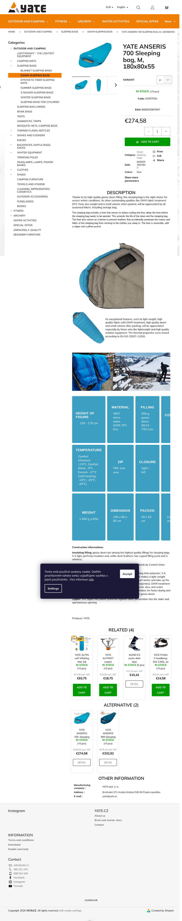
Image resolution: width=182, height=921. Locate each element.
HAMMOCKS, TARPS (29, 121)
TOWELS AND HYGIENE (31, 184)
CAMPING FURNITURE (30, 179)
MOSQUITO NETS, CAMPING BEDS (37, 125)
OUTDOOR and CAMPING (30, 48)
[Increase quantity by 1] (166, 131)
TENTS (21, 116)
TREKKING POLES (27, 157)
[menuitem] (28, 21)
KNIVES (21, 140)
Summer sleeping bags (36, 87)
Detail (134, 684)
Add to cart (150, 141)
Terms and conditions (21, 840)
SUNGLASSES (25, 201)
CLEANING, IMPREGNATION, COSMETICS (33, 190)
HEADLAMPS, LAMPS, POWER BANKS (35, 164)
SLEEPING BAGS (26, 65)
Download (14, 844)
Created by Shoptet (162, 910)
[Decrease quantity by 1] (148, 131)
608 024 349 (21, 873)
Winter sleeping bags (36, 97)
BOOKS (21, 206)
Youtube (18, 885)
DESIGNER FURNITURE (27, 234)
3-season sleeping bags (37, 92)
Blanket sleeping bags (36, 70)
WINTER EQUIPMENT (29, 152)
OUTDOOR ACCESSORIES (32, 196)
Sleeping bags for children (40, 102)
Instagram (19, 881)
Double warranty (18, 849)
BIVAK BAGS (24, 111)
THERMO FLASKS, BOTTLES (33, 130)
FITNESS (18, 210)
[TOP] (81, 643)
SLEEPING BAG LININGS (31, 106)
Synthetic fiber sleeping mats (38, 81)
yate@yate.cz (21, 865)
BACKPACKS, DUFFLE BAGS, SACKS (34, 146)
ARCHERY (20, 215)
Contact (99, 825)
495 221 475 (21, 869)
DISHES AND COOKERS (31, 135)
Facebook (19, 877)
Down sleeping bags (35, 75)
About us (100, 815)
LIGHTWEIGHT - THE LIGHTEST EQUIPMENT (35, 55)
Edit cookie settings (70, 910)
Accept (127, 574)
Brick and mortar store (108, 820)
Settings (53, 588)
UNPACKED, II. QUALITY (27, 230)
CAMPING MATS (26, 61)
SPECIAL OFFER (23, 225)
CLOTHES (22, 169)
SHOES (21, 174)
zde (91, 579)
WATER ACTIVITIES (25, 220)
